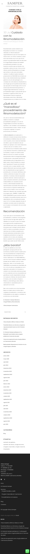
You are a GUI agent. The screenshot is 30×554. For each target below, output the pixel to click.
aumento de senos (8, 444)
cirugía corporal (20, 447)
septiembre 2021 (7, 399)
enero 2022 (6, 387)
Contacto (3, 504)
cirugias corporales (9, 447)
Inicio (2, 483)
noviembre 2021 (7, 393)
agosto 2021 (6, 402)
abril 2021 (5, 408)
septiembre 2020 (7, 418)
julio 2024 (5, 365)
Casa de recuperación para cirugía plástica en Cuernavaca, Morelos (14, 539)
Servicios (3, 489)
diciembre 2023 (7, 368)
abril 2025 (5, 362)
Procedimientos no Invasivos (9, 497)
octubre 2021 (6, 396)
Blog (14, 41)
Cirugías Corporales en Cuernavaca (12, 494)
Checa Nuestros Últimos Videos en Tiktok (13, 322)
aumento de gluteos (9, 442)
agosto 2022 (6, 377)
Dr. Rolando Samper (6, 486)
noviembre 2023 (7, 371)
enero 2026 (6, 356)
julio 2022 (5, 380)
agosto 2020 (6, 421)
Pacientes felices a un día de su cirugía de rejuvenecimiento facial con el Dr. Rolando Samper (14, 327)
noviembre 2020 (7, 412)
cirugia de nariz (19, 444)
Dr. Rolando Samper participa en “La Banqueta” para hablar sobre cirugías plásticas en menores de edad (13, 334)
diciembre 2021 (7, 390)
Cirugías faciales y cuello (8, 491)
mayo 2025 (6, 359)
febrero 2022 (6, 384)
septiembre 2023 (7, 374)
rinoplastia (6, 449)
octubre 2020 (6, 415)
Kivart (17, 515)
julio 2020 (5, 424)
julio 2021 (5, 405)
